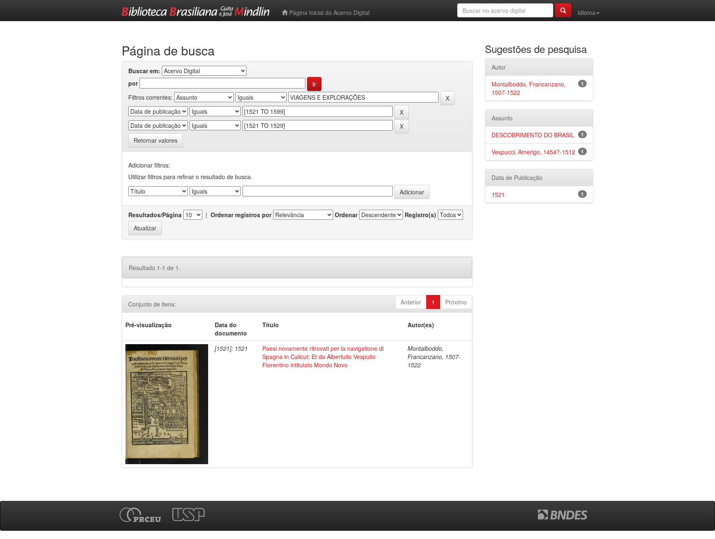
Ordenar (346, 215)
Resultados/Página (155, 215)
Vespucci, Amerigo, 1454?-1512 (533, 152)
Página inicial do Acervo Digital (328, 12)
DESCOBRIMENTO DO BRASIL (533, 135)
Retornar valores (156, 140)
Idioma (586, 12)
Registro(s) (420, 215)
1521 (498, 194)
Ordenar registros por (241, 215)
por (133, 83)
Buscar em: (144, 71)
